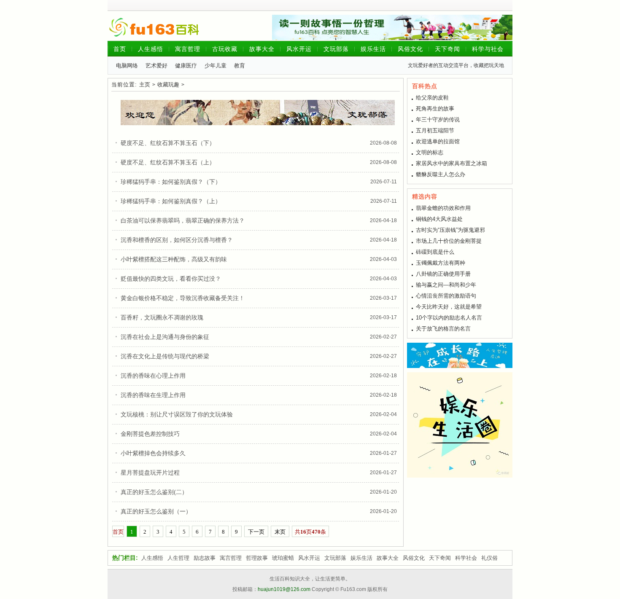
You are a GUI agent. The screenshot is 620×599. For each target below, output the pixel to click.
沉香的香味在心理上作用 (153, 375)
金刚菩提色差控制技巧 (150, 433)
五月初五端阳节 (435, 130)
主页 (144, 84)
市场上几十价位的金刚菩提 (449, 241)
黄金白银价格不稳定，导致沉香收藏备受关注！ (183, 298)
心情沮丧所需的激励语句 (446, 296)
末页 (280, 532)
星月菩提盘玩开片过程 (150, 472)
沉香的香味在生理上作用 (153, 395)
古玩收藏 (224, 49)
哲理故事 (257, 558)
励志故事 (205, 558)
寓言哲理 (187, 49)
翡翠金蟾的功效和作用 (443, 208)
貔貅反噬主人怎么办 (440, 174)
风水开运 (299, 49)
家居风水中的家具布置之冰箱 (451, 163)
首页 (119, 49)
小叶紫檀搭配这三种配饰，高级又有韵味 (174, 259)
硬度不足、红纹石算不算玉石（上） (168, 162)
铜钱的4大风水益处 (439, 219)
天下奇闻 (447, 49)
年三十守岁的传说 (438, 119)
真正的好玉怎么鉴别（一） (156, 511)
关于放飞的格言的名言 (443, 328)
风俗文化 (410, 49)
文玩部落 (336, 49)
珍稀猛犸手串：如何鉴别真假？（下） (171, 181)
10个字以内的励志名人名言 (449, 317)
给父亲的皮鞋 (432, 97)
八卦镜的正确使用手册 (443, 274)
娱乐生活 (373, 49)
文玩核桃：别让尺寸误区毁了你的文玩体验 (177, 414)
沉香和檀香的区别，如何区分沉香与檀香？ (177, 239)
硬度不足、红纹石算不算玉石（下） (168, 143)
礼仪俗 (489, 558)
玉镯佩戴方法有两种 (440, 263)
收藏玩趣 (168, 84)
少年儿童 (215, 65)
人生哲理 (178, 558)
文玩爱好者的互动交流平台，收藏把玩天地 (456, 65)
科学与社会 (488, 49)
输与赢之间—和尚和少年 (446, 285)
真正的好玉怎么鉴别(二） (154, 492)
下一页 (256, 532)
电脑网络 (127, 65)
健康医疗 (186, 65)
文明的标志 (429, 152)
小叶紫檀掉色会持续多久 (153, 453)
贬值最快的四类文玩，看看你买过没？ (171, 278)
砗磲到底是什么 (435, 252)
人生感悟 (150, 49)
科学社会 (466, 558)
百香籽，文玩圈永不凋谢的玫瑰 (162, 317)
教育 (239, 65)
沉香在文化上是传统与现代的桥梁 (165, 356)
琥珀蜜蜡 (283, 558)
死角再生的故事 (435, 108)
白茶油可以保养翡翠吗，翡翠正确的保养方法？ (183, 220)
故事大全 (262, 49)
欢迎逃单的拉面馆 (438, 141)
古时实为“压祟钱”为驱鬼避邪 (450, 230)
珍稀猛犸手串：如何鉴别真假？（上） (171, 201)
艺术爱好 (156, 65)
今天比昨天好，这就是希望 (449, 307)
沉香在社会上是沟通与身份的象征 (165, 336)
